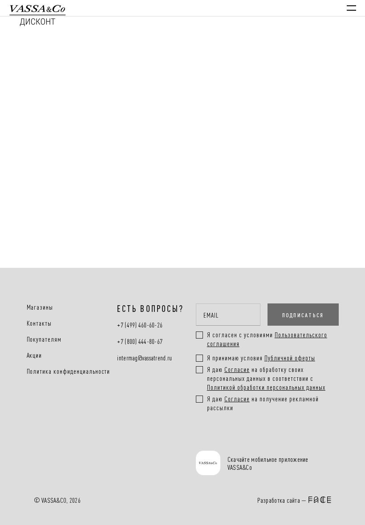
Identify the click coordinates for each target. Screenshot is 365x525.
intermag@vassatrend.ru (144, 358)
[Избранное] (293, 8)
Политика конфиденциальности (68, 371)
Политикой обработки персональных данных (266, 387)
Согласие (237, 369)
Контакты (39, 323)
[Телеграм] (206, 440)
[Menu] (351, 8)
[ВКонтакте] (235, 440)
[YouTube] (263, 440)
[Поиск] (275, 8)
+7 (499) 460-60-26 (139, 325)
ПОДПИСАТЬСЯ (303, 315)
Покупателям (44, 339)
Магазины (40, 307)
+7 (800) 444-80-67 (139, 341)
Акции (34, 355)
